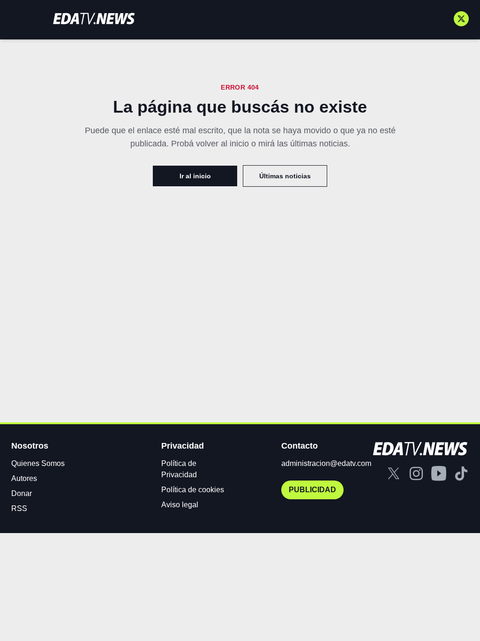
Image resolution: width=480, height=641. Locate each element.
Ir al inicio (195, 176)
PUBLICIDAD (312, 490)
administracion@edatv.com (326, 463)
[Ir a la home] (94, 18)
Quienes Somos (38, 463)
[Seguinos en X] (461, 18)
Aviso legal (179, 505)
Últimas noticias (285, 176)
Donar (21, 493)
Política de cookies (192, 490)
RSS (19, 508)
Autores (24, 478)
